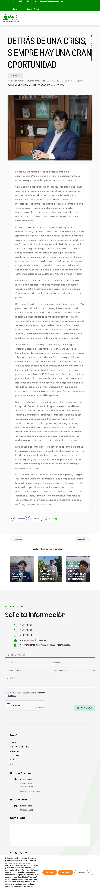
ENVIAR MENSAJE (84, 708)
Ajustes (81, 872)
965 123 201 (24, 1)
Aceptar (49, 872)
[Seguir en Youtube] (26, 853)
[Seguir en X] (21, 853)
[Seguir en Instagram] (16, 853)
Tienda (14, 760)
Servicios (15, 751)
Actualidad (16, 755)
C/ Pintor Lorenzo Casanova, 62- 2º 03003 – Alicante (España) (45, 645)
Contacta (16, 764)
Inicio (14, 742)
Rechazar (66, 872)
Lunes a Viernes (26, 779)
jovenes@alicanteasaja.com (51, 1)
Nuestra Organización (20, 747)
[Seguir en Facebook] (11, 853)
